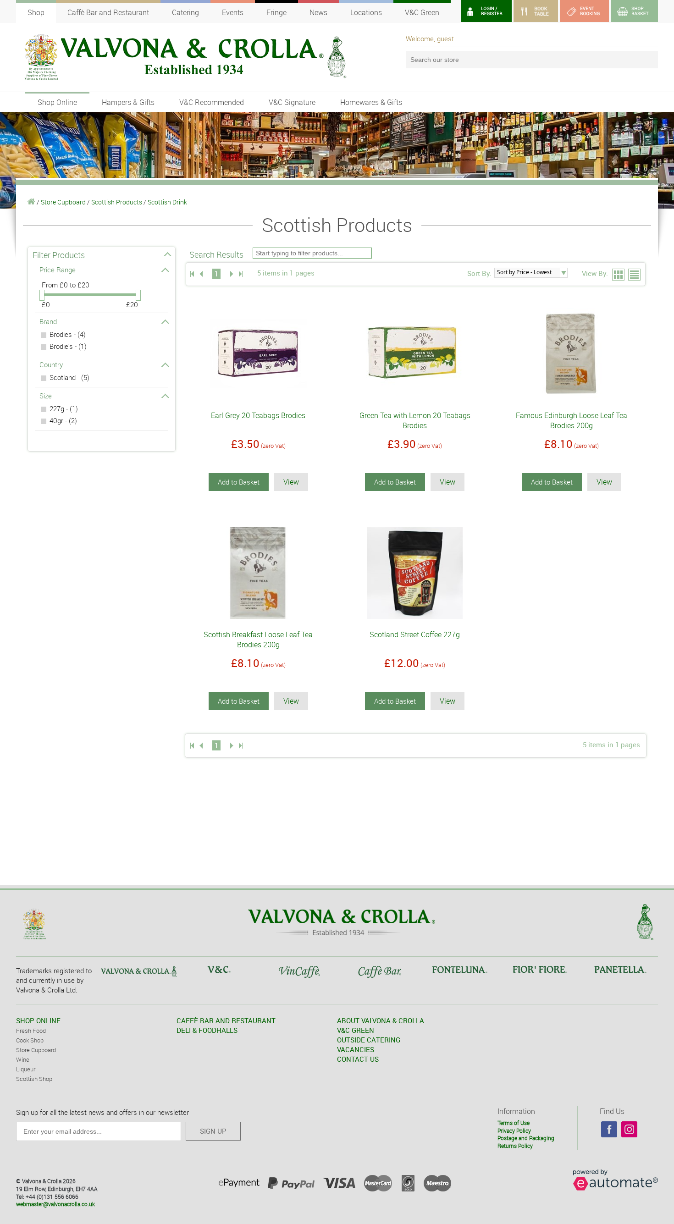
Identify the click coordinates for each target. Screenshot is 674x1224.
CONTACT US (358, 1059)
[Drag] (41, 295)
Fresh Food (31, 1030)
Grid (618, 275)
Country (51, 364)
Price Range (57, 269)
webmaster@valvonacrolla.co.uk (55, 1203)
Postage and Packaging (525, 1137)
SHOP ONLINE (38, 1020)
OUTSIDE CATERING (368, 1039)
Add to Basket (239, 481)
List (634, 275)
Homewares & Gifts (371, 102)
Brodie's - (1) (68, 346)
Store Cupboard (63, 202)
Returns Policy (515, 1145)
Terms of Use (513, 1122)
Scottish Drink (167, 202)
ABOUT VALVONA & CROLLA (380, 1020)
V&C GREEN (355, 1030)
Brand (48, 321)
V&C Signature (292, 102)
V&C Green (422, 12)
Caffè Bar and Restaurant (108, 12)
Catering (185, 12)
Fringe (276, 12)
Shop (36, 12)
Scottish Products (116, 202)
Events (232, 12)
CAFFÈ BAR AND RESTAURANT (226, 1020)
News (318, 12)
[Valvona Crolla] (31, 201)
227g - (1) (64, 408)
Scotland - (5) (69, 377)
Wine (22, 1059)
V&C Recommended (211, 102)
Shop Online (57, 102)
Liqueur (25, 1069)
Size (45, 395)
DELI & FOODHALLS (207, 1030)
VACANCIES (355, 1049)
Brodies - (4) (68, 334)
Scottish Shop (34, 1079)
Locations (366, 12)
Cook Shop (30, 1040)
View (291, 482)
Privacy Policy (514, 1130)
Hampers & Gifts (128, 102)
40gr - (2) (63, 420)
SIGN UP (213, 1131)
